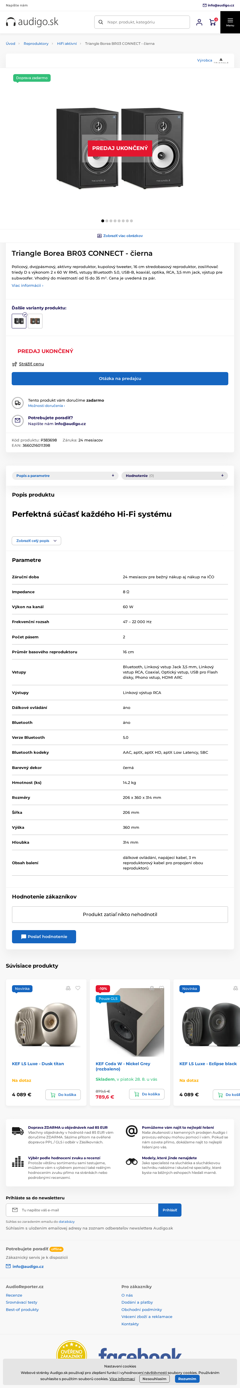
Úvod (10, 43)
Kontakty (130, 1324)
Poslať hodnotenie (47, 936)
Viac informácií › (27, 285)
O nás (127, 1295)
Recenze (14, 1295)
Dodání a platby (137, 1302)
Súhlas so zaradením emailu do (40, 1222)
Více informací (122, 1379)
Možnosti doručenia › (46, 405)
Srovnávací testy (21, 1302)
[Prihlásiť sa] (199, 22)
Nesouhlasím (155, 1379)
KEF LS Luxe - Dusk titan (38, 1063)
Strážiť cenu (31, 363)
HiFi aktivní (67, 43)
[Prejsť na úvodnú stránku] (32, 22)
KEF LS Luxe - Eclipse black (208, 1063)
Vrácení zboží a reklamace (146, 1316)
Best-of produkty (22, 1309)
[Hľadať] (100, 22)
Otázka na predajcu (120, 378)
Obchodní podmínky (141, 1309)
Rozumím (187, 1379)
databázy (67, 1222)
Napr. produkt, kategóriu (131, 22)
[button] (230, 22)
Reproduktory (36, 43)
